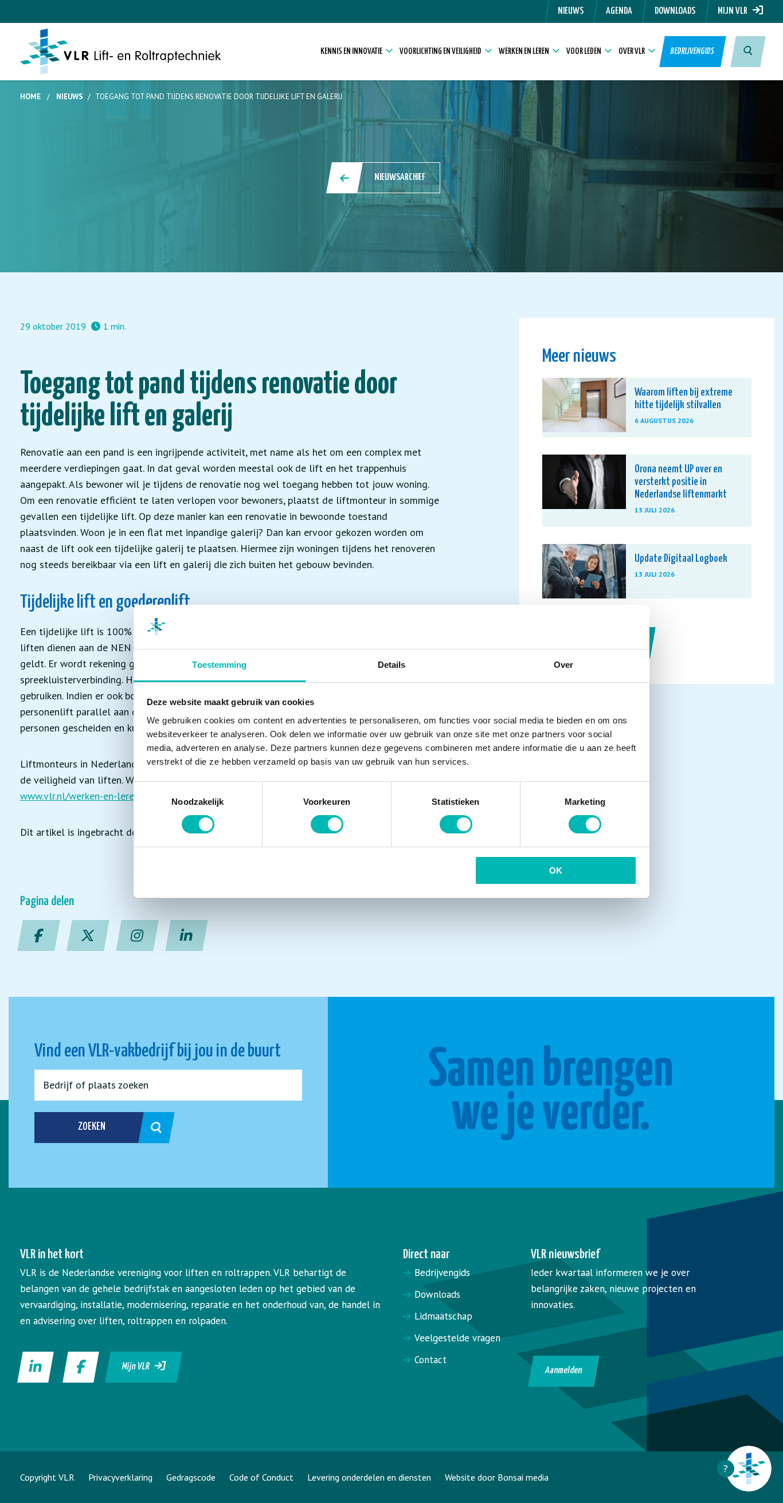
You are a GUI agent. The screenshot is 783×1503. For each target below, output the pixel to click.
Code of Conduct (261, 1477)
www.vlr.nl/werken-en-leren (79, 796)
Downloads (675, 11)
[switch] (327, 824)
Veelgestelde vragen (457, 1338)
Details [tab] (392, 665)
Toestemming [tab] (219, 665)
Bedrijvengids (693, 51)
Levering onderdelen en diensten (369, 1477)
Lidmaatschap (443, 1316)
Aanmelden (563, 1371)
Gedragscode (191, 1477)
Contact (430, 1359)
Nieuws (571, 11)
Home (30, 96)
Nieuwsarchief (399, 177)
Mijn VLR (735, 11)
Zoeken (91, 1126)
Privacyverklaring (120, 1477)
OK (555, 870)
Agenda (619, 11)
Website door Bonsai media (497, 1477)
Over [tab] (563, 665)
